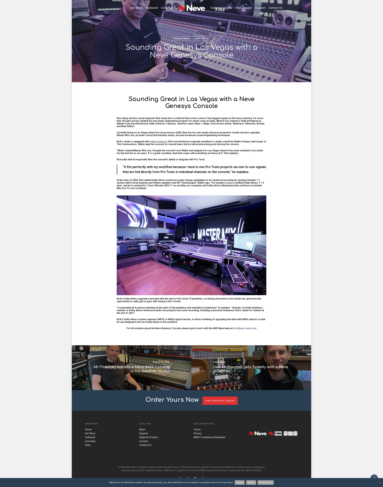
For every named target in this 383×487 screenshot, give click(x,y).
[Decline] (379, 482)
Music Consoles (201, 38)
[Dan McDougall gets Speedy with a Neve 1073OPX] (252, 367)
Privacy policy (265, 482)
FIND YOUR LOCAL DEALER (220, 401)
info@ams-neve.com (245, 328)
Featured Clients (181, 38)
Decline (251, 482)
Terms (197, 429)
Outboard (90, 437)
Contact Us (145, 445)
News (142, 429)
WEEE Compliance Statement (209, 437)
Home (88, 429)
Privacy (198, 433)
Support (143, 433)
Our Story (90, 433)
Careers (143, 441)
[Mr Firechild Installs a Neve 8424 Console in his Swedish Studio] (131, 367)
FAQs (88, 445)
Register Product (148, 437)
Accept (239, 482)
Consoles (90, 441)
